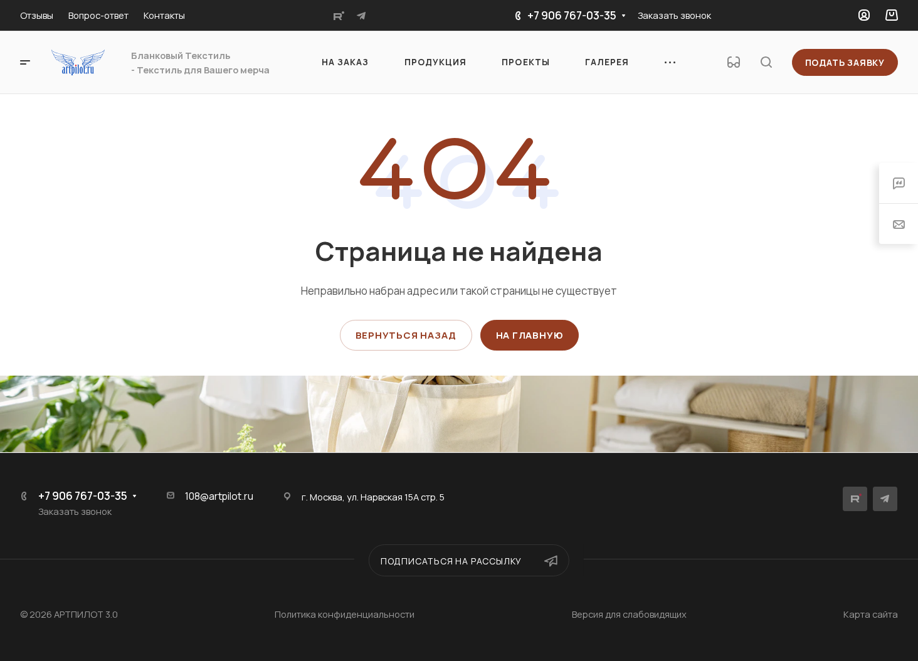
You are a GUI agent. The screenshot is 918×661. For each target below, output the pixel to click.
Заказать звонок (674, 15)
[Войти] (864, 15)
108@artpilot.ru (219, 496)
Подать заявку (845, 62)
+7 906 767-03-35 (571, 15)
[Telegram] (361, 15)
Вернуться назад (406, 335)
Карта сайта (870, 614)
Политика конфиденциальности (344, 614)
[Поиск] (766, 62)
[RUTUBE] (338, 15)
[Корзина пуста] (891, 15)
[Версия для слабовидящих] (733, 62)
